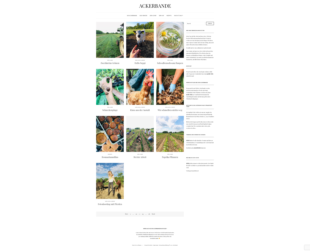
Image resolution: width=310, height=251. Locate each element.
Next (153, 214)
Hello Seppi (140, 63)
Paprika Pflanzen (170, 157)
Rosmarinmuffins (110, 157)
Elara (133, 245)
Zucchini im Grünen (110, 63)
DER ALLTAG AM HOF (140, 60)
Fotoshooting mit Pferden (110, 204)
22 (136, 214)
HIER (187, 140)
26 (149, 214)
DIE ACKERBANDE (132, 15)
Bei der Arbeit (140, 157)
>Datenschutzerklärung (163, 245)
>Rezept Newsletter (148, 245)
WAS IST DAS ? (178, 15)
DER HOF (161, 15)
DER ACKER (153, 15)
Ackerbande (155, 5)
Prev (126, 214)
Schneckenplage (110, 110)
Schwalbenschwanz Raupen (170, 63)
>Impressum (155, 245)
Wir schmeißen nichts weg (170, 110)
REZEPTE (169, 15)
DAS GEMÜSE (143, 15)
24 (142, 214)
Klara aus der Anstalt (140, 110)
